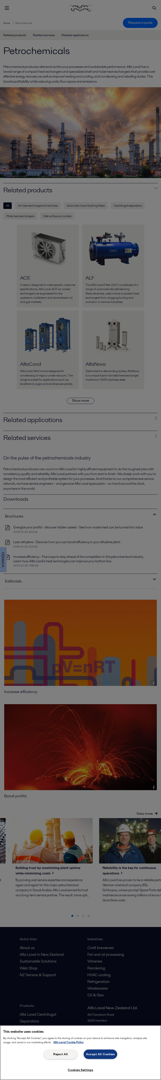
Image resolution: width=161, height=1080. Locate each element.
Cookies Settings (80, 1070)
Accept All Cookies (100, 1054)
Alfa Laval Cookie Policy (68, 1042)
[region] (80, 1052)
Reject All (60, 1054)
